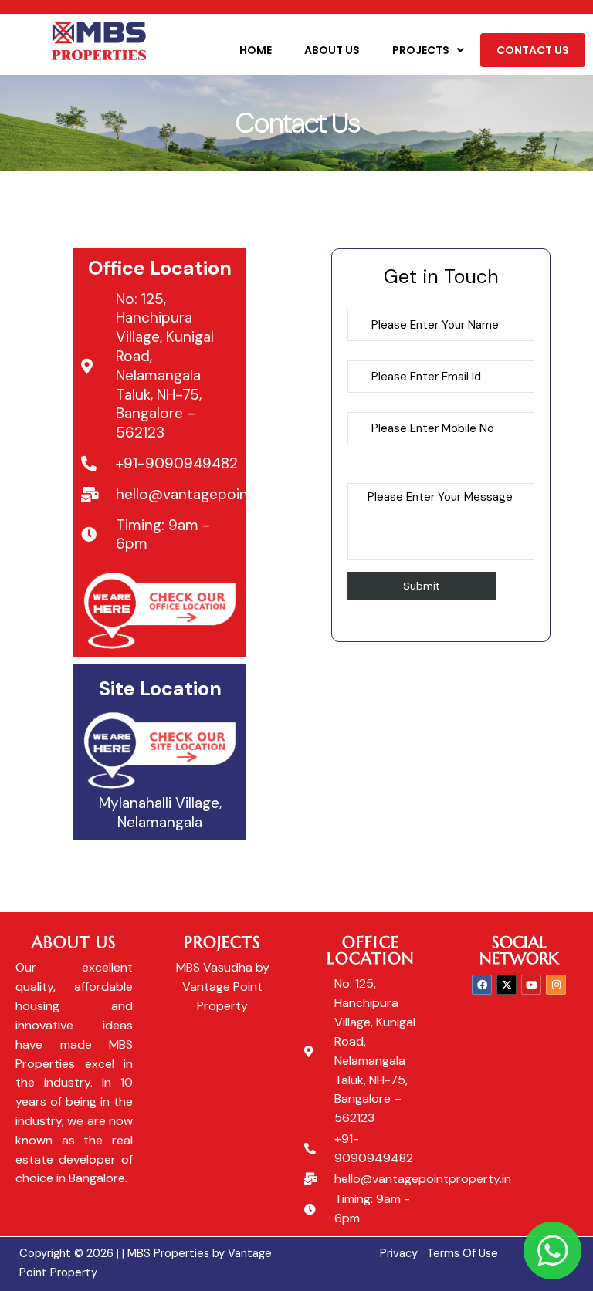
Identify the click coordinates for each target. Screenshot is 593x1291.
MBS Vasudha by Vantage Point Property (222, 986)
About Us (332, 50)
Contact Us (532, 50)
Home (255, 50)
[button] (428, 50)
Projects (420, 50)
